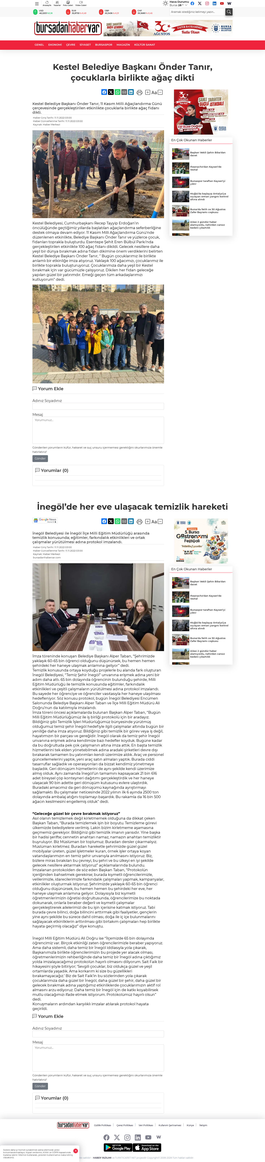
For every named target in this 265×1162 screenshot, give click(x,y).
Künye (190, 1125)
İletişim (203, 1125)
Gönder (40, 458)
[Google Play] (118, 1147)
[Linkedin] (214, 3)
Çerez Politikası (125, 1125)
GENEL (39, 44)
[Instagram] (207, 3)
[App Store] (146, 1147)
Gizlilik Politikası (102, 1125)
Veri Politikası (146, 1125)
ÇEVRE (70, 44)
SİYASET (85, 44)
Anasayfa (47, 5)
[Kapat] (76, 1151)
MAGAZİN (123, 44)
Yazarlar (57, 5)
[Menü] (37, 3)
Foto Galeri (68, 5)
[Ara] (229, 12)
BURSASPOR (103, 44)
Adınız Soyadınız (47, 401)
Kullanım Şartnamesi (170, 1125)
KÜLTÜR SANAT (144, 44)
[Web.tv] (229, 3)
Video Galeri (81, 5)
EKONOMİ (55, 44)
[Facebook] (192, 3)
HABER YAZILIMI (102, 1157)
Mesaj (37, 414)
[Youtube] (222, 3)
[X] (199, 3)
